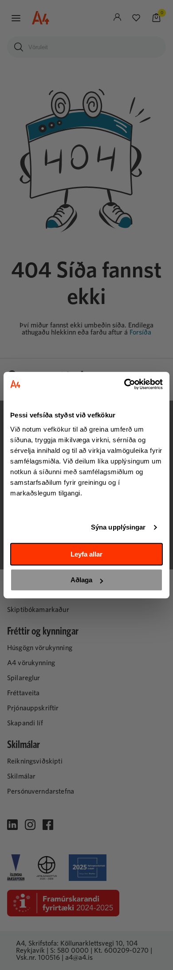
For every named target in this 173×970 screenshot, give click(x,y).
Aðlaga (81, 580)
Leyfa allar (86, 554)
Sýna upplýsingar (118, 527)
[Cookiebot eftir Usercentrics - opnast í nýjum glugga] (124, 384)
